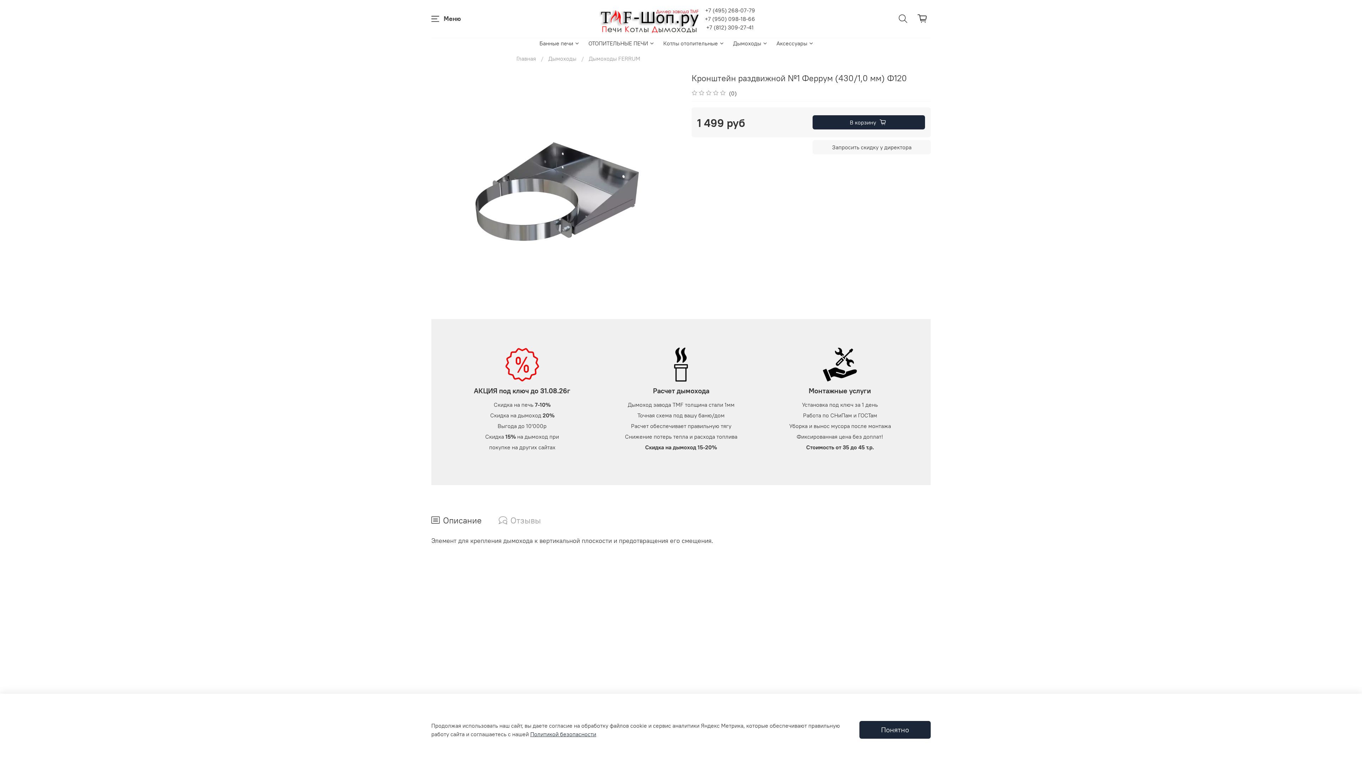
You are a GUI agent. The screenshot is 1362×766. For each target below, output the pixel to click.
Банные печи (556, 43)
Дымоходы (747, 43)
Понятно (895, 729)
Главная (526, 58)
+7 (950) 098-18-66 (730, 18)
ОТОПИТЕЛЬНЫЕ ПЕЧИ (618, 43)
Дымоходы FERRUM (614, 58)
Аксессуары (791, 43)
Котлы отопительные (690, 43)
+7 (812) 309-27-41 (730, 27)
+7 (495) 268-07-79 (730, 10)
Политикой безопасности (563, 734)
